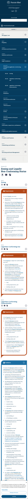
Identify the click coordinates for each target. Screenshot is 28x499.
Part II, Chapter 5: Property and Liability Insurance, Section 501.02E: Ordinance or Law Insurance (13, 439)
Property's (13, 210)
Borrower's (12, 368)
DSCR (6, 377)
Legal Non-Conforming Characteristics (9, 302)
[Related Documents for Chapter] (10, 174)
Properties (8, 410)
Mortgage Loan (17, 290)
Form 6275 (17, 269)
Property (9, 196)
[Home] (14, 3)
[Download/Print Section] (2, 174)
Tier (11, 348)
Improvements (8, 274)
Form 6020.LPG (17, 475)
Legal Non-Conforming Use (10, 247)
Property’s (21, 272)
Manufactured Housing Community (12, 205)
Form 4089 (19, 235)
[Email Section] (6, 174)
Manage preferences (14, 492)
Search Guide (14, 17)
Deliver (10, 290)
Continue (14, 496)
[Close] (26, 482)
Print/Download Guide (9, 25)
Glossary (4, 159)
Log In (12, 11)
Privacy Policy (5, 489)
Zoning (3, 182)
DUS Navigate (14, 8)
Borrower (12, 264)
